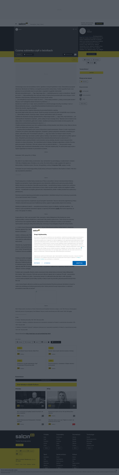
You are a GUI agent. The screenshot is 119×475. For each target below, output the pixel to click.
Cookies (42, 259)
